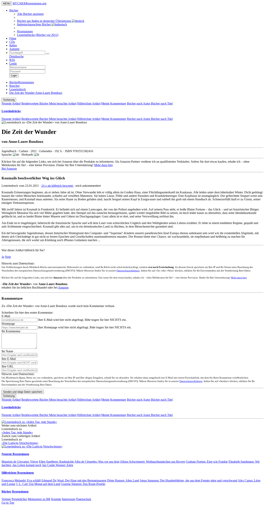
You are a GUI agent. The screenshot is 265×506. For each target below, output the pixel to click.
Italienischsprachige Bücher (34, 24)
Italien (13, 45)
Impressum (68, 499)
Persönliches (19, 499)
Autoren (14, 49)
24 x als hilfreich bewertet (57, 185)
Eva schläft (21, 480)
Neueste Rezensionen (15, 454)
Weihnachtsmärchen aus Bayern (152, 461)
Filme (12, 38)
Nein (8, 256)
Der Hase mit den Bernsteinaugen (74, 480)
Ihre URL (8, 366)
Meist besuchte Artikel (62, 103)
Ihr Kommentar (11, 331)
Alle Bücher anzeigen (30, 14)
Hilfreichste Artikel (88, 103)
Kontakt (56, 499)
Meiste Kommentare (113, 103)
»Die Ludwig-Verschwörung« (20, 443)
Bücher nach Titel (162, 103)
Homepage (8, 323)
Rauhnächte (56, 461)
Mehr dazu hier (103, 165)
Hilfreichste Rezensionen (18, 472)
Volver (20, 461)
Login (13, 63)
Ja (3, 256)
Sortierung (9, 99)
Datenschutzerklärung (128, 270)
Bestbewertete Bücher (35, 103)
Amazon (63, 287)
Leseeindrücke (11, 111)
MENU (6, 3)
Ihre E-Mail (9, 358)
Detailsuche (16, 56)
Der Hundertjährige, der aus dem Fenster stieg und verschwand (188, 480)
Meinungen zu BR (39, 499)
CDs (12, 42)
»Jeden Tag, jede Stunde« (17, 432)
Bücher (13, 10)
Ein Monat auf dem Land (38, 484)
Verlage (6, 499)
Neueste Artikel (11, 103)
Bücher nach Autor (139, 103)
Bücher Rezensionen (15, 491)
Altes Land (123, 480)
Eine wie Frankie (207, 461)
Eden (57, 465)
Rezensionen (25, 31)
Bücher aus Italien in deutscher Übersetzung (44, 21)
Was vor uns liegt (96, 461)
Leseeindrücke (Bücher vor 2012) (37, 35)
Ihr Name (7, 351)
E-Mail (6, 316)
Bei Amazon (9, 168)
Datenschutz (83, 499)
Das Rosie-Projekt (83, 484)
